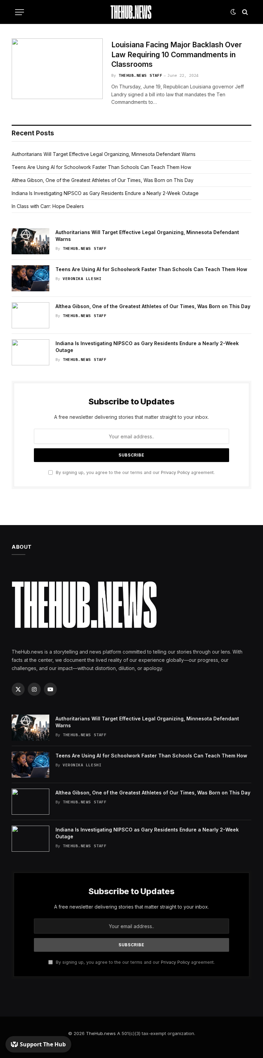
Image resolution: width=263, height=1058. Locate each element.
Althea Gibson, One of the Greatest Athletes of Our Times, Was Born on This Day (102, 180)
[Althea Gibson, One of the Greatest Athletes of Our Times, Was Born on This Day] (30, 315)
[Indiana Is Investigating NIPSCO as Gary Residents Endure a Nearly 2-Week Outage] (30, 352)
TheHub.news (101, 1033)
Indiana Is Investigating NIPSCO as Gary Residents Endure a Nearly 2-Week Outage (105, 193)
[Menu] (19, 12)
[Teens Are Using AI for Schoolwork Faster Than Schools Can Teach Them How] (30, 278)
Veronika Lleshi (82, 278)
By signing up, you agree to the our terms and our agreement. (134, 472)
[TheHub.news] (131, 12)
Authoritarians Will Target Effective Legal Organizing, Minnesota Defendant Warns (104, 154)
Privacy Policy (175, 472)
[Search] (244, 12)
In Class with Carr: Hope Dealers (48, 206)
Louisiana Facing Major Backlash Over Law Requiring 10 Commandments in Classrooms (176, 54)
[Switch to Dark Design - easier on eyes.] (233, 12)
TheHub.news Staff (140, 75)
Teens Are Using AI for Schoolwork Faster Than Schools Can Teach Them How (101, 167)
